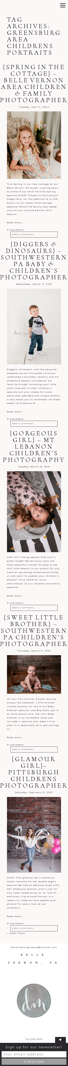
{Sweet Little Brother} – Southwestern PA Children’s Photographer (34, 630)
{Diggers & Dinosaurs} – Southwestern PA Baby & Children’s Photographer (34, 261)
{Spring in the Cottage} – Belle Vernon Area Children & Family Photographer (34, 83)
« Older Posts (16, 933)
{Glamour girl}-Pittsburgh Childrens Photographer (34, 772)
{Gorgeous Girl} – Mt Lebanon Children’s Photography (34, 446)
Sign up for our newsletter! (34, 1047)
